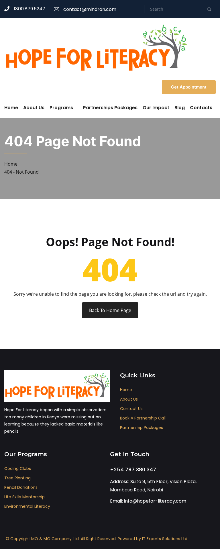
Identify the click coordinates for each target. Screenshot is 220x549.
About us (129, 399)
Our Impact (156, 107)
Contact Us (131, 408)
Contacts (201, 107)
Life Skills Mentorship (24, 497)
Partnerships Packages (110, 107)
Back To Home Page (110, 310)
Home (11, 107)
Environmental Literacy (27, 506)
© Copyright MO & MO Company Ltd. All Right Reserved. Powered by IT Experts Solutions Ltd (96, 539)
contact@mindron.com (89, 9)
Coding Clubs (17, 468)
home (126, 390)
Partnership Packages (141, 427)
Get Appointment (189, 87)
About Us (33, 107)
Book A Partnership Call (143, 418)
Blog (179, 107)
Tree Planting (17, 478)
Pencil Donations (21, 487)
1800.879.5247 (29, 8)
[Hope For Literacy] (96, 48)
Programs (61, 107)
